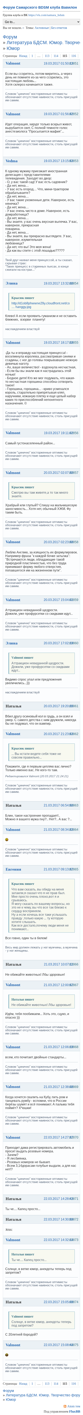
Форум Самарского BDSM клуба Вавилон (40, 7)
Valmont (13, 63)
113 (47, 56)
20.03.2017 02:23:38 (58, 542)
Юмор (13, 48)
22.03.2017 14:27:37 (58, 1137)
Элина (12, 283)
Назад (23, 56)
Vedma (12, 161)
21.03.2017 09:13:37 (58, 869)
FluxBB (74, 1411)
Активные (42, 27)
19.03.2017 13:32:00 (58, 283)
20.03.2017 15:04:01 (58, 600)
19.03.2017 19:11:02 (58, 433)
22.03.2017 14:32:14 (58, 1240)
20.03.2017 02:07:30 (58, 472)
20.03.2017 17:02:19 (58, 643)
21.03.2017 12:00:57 (58, 985)
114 (56, 56)
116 (73, 56)
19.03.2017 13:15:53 (58, 161)
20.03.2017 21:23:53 (58, 734)
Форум (10, 37)
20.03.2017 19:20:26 (58, 706)
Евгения (13, 869)
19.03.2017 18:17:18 (58, 342)
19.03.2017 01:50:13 (58, 63)
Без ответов (59, 27)
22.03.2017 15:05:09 (58, 1302)
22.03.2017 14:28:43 (58, 1198)
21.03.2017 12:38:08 (58, 1087)
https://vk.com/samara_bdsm (46, 15)
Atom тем (73, 1406)
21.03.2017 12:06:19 (58, 1047)
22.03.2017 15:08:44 (58, 1345)
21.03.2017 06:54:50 (58, 805)
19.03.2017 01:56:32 (58, 114)
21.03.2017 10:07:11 (58, 964)
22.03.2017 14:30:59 (58, 1219)
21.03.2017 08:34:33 (58, 829)
